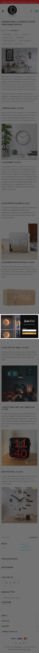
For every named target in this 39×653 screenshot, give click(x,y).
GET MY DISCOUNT (29, 333)
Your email (24, 328)
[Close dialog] (38, 315)
